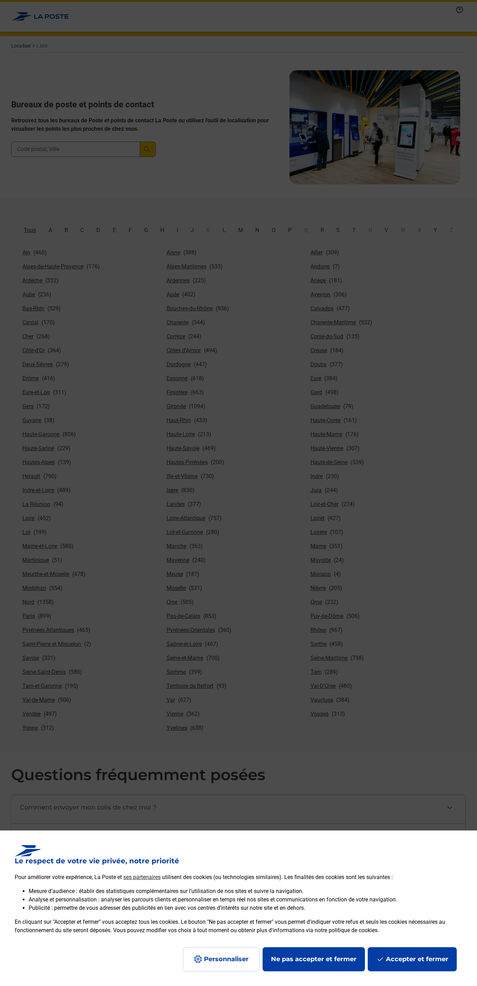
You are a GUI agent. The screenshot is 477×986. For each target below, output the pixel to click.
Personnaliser (226, 959)
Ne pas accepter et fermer (314, 959)
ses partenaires (142, 877)
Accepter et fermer (417, 959)
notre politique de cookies (346, 930)
